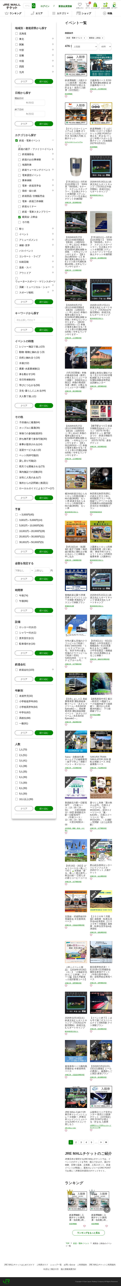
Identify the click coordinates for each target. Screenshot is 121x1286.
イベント (24, 234)
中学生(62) (24, 712)
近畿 (21, 55)
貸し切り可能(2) (27, 461)
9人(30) (23, 793)
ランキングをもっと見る (88, 1233)
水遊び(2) (24, 363)
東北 (21, 39)
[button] (107, 1209)
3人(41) (23, 760)
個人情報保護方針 (68, 1269)
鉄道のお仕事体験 (31, 159)
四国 (21, 66)
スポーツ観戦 (26, 292)
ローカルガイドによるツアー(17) (36, 488)
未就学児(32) (26, 696)
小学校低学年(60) (28, 701)
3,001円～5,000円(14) (30, 520)
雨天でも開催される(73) (32, 466)
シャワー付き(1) (27, 632)
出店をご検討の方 (51, 1269)
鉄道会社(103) (26, 670)
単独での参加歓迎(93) (30, 433)
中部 (21, 50)
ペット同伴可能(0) (29, 455)
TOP (67, 1243)
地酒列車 (27, 164)
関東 (21, 44)
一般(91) (23, 723)
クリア (24, 81)
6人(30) (23, 777)
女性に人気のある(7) (30, 477)
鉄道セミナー (29, 206)
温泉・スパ (25, 267)
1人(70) (23, 749)
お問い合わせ (69, 1265)
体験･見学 (24, 245)
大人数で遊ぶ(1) (27, 396)
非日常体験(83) (27, 379)
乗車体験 (27, 180)
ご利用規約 (82, 1265)
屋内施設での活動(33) (30, 472)
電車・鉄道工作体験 (32, 201)
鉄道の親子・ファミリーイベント (36, 149)
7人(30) (23, 782)
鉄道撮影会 (28, 154)
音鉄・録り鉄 (29, 191)
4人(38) (23, 766)
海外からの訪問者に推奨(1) (33, 483)
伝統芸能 (24, 262)
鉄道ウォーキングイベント (36, 170)
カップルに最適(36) (29, 428)
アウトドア (25, 273)
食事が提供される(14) (30, 444)
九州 (21, 72)
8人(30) (23, 788)
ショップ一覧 (56, 1265)
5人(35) (23, 771)
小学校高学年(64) (28, 707)
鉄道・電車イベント (29, 140)
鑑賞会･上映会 (29, 217)
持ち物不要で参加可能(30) (33, 439)
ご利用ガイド (42, 1265)
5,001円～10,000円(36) (31, 525)
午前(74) (23, 595)
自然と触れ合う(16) (29, 357)
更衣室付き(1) (26, 638)
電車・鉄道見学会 (31, 185)
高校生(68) (24, 718)
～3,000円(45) (26, 514)
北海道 (22, 33)
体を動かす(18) (27, 374)
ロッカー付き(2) (27, 627)
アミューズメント (28, 240)
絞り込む (44, 81)
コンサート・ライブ (29, 256)
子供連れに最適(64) (29, 422)
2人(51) (23, 755)
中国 (21, 61)
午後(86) (23, 601)
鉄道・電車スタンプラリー (36, 211)
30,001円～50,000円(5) (31, 542)
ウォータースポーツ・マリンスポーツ (35, 281)
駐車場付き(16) (27, 643)
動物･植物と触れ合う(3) (31, 352)
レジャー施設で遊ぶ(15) (32, 346)
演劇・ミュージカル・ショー (34, 287)
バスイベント (26, 251)
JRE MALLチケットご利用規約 (102, 1265)
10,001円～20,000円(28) (32, 531)
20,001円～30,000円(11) (32, 536)
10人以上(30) (26, 799)
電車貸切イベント (31, 175)
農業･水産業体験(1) (29, 368)
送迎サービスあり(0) (30, 450)
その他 (25, 222)
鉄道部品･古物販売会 (33, 196)
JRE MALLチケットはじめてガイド (19, 1265)
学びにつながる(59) (29, 385)
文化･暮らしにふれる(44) (32, 390)
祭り (21, 229)
